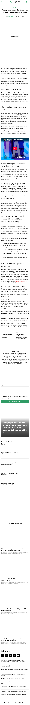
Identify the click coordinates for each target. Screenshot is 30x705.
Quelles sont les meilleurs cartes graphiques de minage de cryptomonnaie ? (21, 336)
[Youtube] (18, 655)
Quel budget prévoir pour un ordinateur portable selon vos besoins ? (13, 639)
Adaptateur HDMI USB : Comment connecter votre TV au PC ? (14, 579)
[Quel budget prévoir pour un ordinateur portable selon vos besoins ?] (15, 626)
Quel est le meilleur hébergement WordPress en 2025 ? (14, 691)
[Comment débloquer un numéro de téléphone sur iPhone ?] (24, 453)
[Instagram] (6, 655)
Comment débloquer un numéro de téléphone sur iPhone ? (9, 453)
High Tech (15, 7)
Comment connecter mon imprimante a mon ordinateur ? (7, 336)
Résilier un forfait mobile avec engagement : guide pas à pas (14, 695)
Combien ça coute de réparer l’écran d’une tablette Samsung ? (9, 463)
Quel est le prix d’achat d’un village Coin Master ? (12, 678)
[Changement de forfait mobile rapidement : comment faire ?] (24, 484)
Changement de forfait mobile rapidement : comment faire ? (8, 484)
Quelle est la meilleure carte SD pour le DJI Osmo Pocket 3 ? (13, 609)
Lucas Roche (10, 16)
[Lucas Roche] (15, 345)
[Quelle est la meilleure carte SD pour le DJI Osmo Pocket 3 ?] (15, 596)
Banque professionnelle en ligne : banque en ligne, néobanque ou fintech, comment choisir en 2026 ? (15, 427)
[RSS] (10, 655)
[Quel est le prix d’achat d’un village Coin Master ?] (24, 474)
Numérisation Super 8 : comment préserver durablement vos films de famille (9, 443)
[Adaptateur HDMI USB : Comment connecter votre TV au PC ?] (15, 566)
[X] (14, 655)
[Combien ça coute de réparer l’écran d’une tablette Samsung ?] (24, 464)
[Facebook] (2, 655)
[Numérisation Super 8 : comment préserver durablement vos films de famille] (24, 443)
